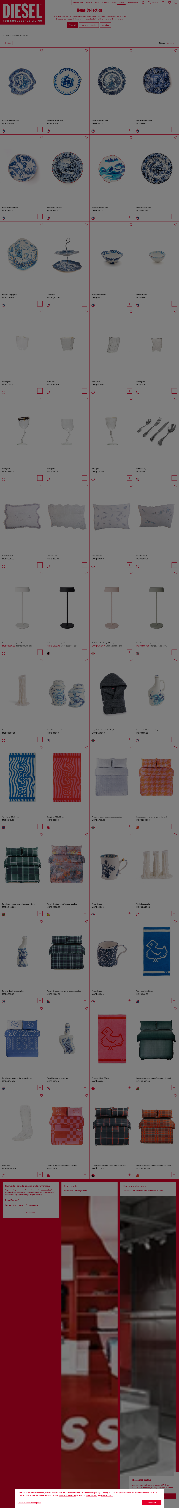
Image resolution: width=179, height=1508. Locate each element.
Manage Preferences (67, 1495)
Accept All (151, 1502)
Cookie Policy (107, 1495)
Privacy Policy (91, 1495)
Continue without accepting (29, 1502)
